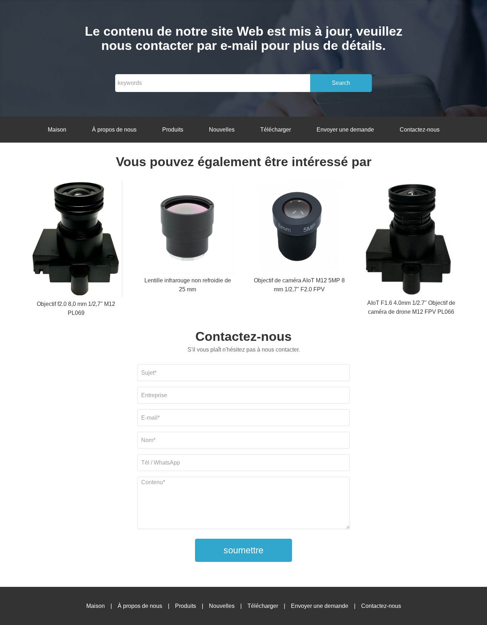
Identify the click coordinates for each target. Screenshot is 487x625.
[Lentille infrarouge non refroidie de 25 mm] (187, 228)
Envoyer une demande (345, 130)
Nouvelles (222, 130)
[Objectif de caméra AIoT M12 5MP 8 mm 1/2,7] (299, 228)
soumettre (243, 550)
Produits (172, 130)
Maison (57, 130)
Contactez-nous (420, 130)
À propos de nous (114, 130)
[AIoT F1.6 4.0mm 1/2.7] (411, 239)
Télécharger (275, 130)
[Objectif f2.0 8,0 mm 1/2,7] (76, 240)
